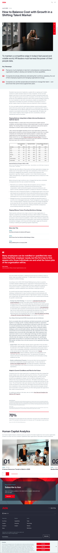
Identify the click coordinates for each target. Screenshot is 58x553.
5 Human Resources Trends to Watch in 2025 (16, 469)
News (3, 528)
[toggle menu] (55, 2)
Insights (16, 525)
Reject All (43, 546)
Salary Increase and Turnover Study (32, 137)
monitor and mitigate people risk (18, 363)
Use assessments (44, 307)
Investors (4, 525)
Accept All (43, 549)
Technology (29, 523)
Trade (28, 521)
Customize (43, 544)
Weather (28, 525)
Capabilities (17, 521)
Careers (4, 523)
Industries (17, 523)
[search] (52, 2)
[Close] (56, 546)
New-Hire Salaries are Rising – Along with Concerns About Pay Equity (29, 314)
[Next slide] (7, 473)
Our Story (4, 521)
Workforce (29, 528)
